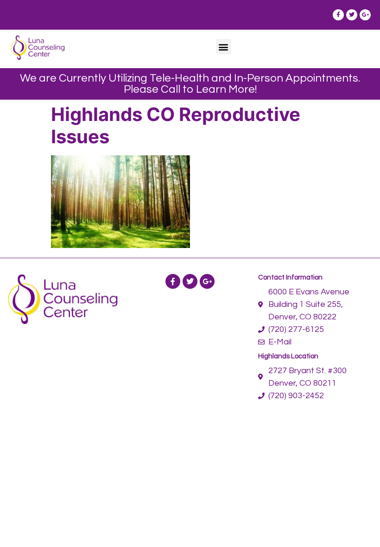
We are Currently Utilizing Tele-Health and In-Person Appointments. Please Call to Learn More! (190, 83)
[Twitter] (351, 14)
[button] (223, 46)
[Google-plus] (207, 281)
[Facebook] (172, 281)
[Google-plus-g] (365, 14)
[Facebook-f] (338, 14)
